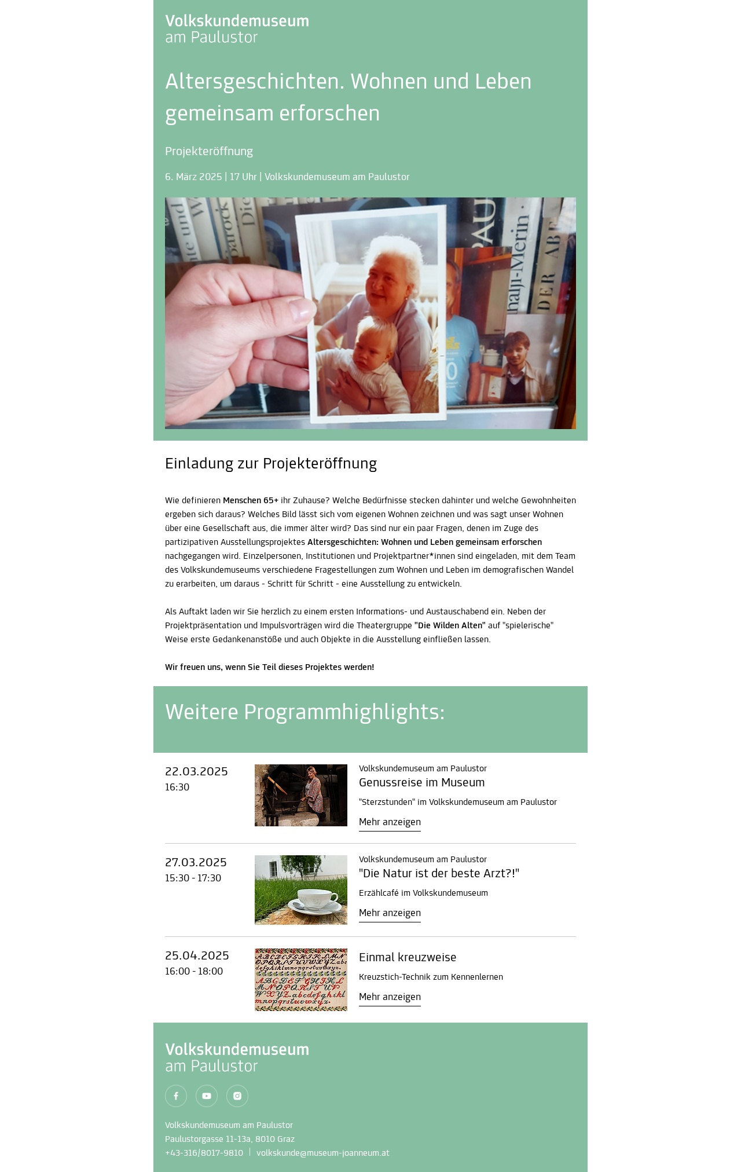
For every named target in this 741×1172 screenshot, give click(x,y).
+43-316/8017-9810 (204, 1153)
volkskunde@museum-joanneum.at (323, 1153)
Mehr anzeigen (390, 823)
